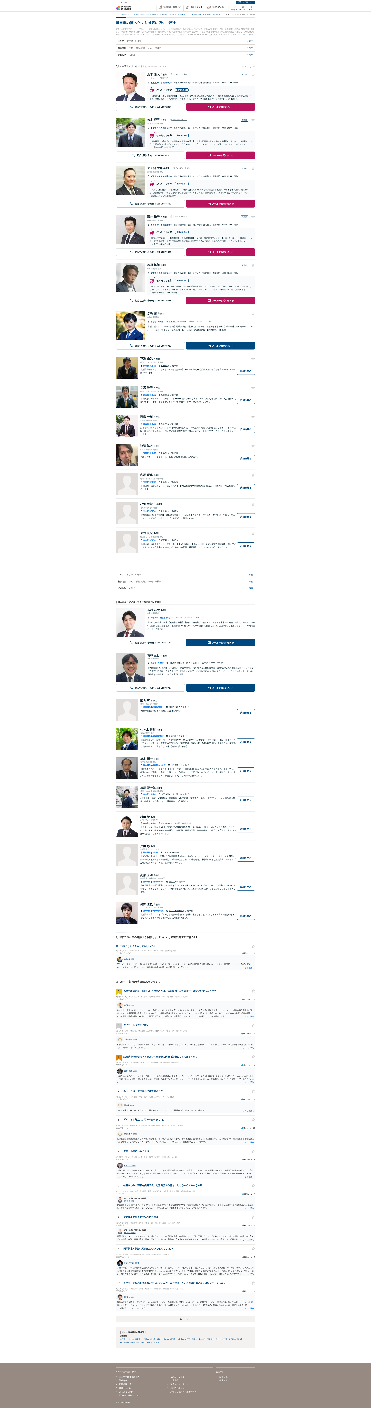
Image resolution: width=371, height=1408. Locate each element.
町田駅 (172, 321)
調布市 (166, 1339)
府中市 (153, 1339)
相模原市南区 (158, 707)
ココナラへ (122, 2)
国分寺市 (210, 1339)
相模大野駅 (174, 707)
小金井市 (180, 1339)
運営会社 (223, 1377)
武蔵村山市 (134, 1343)
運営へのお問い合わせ (129, 1395)
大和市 (155, 852)
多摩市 (161, 663)
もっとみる (185, 1319)
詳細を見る (245, 371)
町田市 (154, 82)
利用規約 (174, 1380)
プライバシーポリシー (180, 1384)
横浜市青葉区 (158, 736)
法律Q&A (123, 1380)
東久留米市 (124, 1343)
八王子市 (123, 1339)
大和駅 (166, 852)
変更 (251, 41)
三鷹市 (146, 1339)
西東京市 (157, 1343)
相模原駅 (175, 765)
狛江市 (224, 1339)
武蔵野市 (138, 1339)
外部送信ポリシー (178, 1388)
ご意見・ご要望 (177, 1377)
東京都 (153, 322)
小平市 (188, 1339)
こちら (166, 66)
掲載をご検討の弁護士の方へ (183, 1391)
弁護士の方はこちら (245, 2)
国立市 (218, 1339)
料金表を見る (182, 90)
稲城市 (149, 1343)
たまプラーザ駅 (176, 911)
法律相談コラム (126, 1384)
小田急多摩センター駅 (179, 663)
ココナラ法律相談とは (129, 1377)
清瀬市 (239, 1339)
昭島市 (159, 1339)
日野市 (194, 1339)
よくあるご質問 (126, 1391)
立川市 (131, 1339)
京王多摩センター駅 (170, 794)
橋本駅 (172, 881)
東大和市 (232, 1339)
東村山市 (202, 1339)
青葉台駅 (173, 736)
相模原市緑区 (158, 881)
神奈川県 (154, 618)
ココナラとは (125, 1388)
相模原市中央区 (166, 618)
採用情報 (223, 1380)
